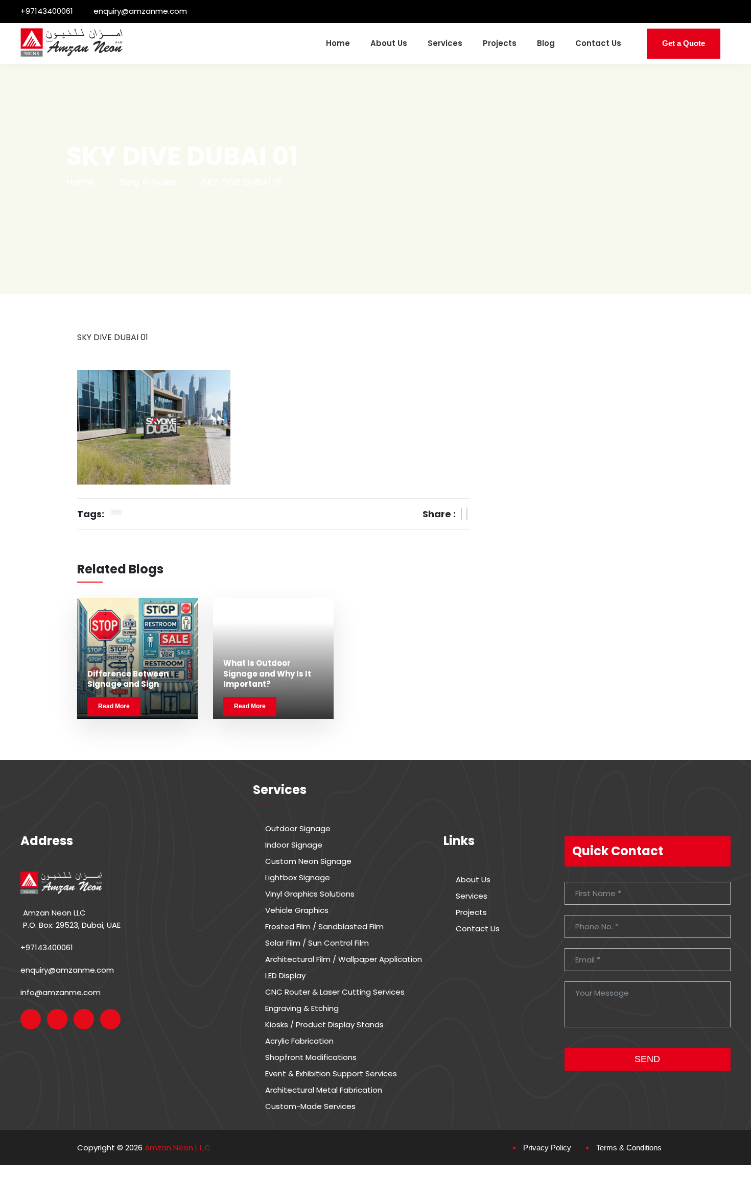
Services (445, 43)
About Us (388, 43)
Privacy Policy (547, 1147)
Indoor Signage (293, 845)
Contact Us (598, 43)
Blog (546, 43)
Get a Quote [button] (683, 43)
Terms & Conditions (629, 1147)
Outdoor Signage (298, 829)
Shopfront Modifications (311, 1057)
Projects (500, 43)
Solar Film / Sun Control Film (317, 943)
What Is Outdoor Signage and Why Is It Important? (267, 673)
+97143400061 (46, 11)
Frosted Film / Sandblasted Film (324, 927)
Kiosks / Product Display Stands (324, 1025)
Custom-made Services (310, 1106)
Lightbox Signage (297, 878)
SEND (647, 1059)
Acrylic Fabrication (299, 1041)
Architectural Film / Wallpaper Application (343, 959)
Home (338, 43)
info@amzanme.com (60, 992)
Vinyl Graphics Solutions (310, 894)
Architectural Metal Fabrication (323, 1090)
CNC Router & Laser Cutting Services (335, 992)
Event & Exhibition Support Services (331, 1074)
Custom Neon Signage (308, 861)
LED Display (285, 976)
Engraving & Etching (302, 1008)
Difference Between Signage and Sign (128, 678)
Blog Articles (147, 181)
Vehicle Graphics (296, 910)
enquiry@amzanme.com (140, 11)
